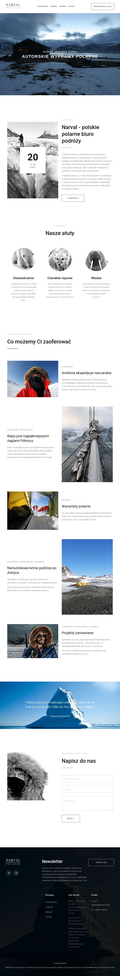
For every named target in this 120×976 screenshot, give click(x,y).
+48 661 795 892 (100, 910)
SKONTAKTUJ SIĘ (103, 6)
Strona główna (42, 6)
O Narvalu (53, 6)
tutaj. (85, 880)
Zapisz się (101, 862)
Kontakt (71, 6)
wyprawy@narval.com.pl (100, 905)
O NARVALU (73, 198)
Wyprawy (63, 6)
